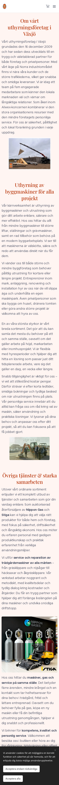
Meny (54, 6)
